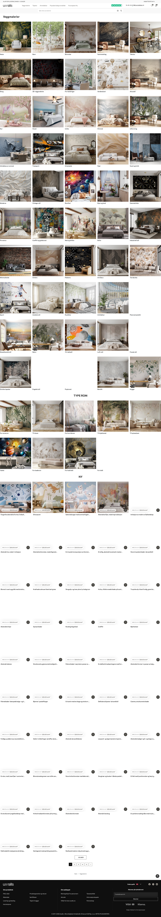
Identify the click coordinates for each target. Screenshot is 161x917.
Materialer (6, 897)
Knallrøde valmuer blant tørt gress (44, 589)
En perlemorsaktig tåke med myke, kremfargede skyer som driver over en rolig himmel (143, 813)
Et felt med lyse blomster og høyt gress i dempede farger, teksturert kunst (143, 776)
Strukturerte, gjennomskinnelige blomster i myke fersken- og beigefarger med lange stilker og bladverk (45, 664)
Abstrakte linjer (6, 627)
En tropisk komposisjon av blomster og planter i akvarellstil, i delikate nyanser (78, 552)
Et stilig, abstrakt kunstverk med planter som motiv (110, 552)
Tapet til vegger (34, 901)
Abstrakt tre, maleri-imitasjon (11, 552)
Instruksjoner (7, 904)
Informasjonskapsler (93, 897)
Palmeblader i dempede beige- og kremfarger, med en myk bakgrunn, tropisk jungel (13, 701)
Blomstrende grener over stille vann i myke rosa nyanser (45, 776)
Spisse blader (37, 627)
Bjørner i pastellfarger (40, 701)
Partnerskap (90, 901)
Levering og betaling (9, 901)
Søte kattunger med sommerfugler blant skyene (78, 514)
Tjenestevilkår (91, 893)
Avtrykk (63, 897)
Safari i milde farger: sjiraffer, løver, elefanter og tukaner (45, 739)
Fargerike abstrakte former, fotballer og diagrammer (13, 514)
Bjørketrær (134, 627)
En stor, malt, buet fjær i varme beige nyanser (13, 776)
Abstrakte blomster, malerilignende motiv (45, 552)
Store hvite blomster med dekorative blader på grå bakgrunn (78, 776)
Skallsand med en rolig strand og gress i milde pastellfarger (78, 851)
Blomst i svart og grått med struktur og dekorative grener (13, 589)
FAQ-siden (6, 893)
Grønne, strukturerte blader (140, 701)
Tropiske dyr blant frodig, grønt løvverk (143, 589)
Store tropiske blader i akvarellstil (142, 552)
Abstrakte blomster (72, 813)
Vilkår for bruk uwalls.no (68, 901)
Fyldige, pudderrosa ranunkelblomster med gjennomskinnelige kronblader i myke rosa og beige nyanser (13, 739)
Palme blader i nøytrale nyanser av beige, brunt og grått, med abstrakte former (78, 664)
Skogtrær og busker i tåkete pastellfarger (110, 776)
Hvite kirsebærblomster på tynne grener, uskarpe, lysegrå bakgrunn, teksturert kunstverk (45, 813)
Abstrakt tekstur (6, 664)
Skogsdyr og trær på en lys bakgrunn (78, 589)
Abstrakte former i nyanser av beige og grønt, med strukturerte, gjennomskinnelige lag (143, 664)
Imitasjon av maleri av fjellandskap (142, 514)
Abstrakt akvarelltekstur (74, 739)
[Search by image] (117, 10)
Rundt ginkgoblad (72, 627)
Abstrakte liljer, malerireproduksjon (110, 514)
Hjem (75, 873)
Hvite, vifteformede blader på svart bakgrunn (110, 589)
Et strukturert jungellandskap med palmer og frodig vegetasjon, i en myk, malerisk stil (13, 813)
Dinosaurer (37, 514)
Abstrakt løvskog (104, 813)
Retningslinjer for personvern (69, 893)
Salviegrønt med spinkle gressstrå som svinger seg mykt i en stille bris (45, 851)
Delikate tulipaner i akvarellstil (108, 701)
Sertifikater (33, 897)
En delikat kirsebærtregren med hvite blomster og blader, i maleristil (110, 664)
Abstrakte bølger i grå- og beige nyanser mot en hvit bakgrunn (143, 739)
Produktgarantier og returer (38, 893)
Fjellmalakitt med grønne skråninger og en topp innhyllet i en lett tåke (13, 851)
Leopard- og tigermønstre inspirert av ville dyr (110, 739)
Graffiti (100, 627)
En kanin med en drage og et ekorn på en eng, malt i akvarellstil (78, 701)
